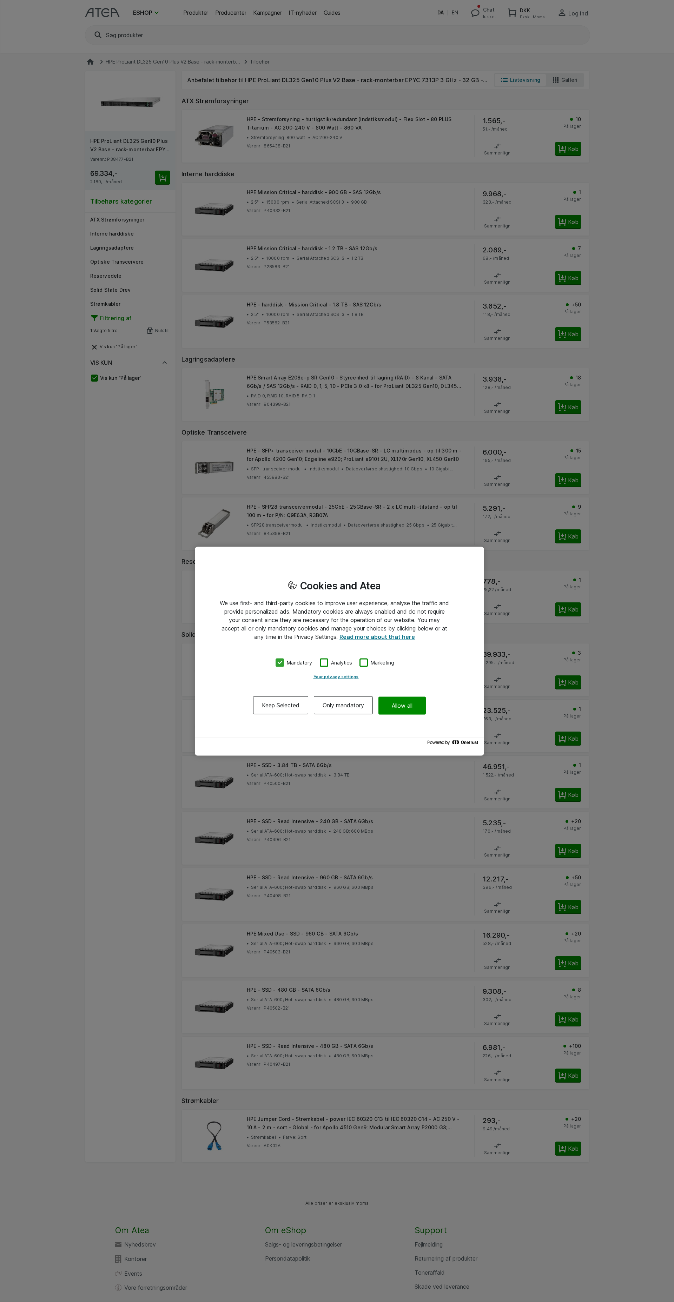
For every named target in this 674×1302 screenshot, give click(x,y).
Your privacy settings (336, 676)
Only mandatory (343, 705)
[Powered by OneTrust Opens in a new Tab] (454, 744)
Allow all (402, 705)
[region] (339, 651)
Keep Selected (280, 705)
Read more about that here (377, 636)
